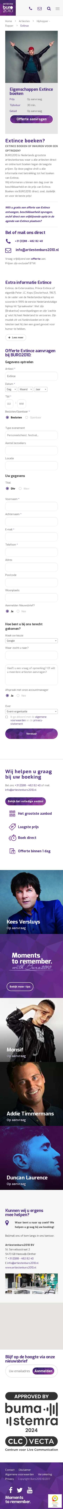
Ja (12, 611)
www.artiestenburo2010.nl (20, 1267)
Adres (8, 560)
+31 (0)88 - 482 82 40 (29, 241)
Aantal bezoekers (15, 443)
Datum (10, 384)
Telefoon (11, 544)
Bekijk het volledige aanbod (25, 801)
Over (8, 706)
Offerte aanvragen (32, 119)
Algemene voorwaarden (19, 1474)
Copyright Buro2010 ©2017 (34, 1479)
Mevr (27, 488)
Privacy (9, 1479)
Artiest (10, 369)
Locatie (9, 458)
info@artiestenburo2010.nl (37, 250)
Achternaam (13, 514)
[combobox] (11, 389)
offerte (36, 259)
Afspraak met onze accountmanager (26, 690)
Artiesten (24, 21)
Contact (10, 1470)
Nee (24, 611)
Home (8, 21)
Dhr (13, 488)
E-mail (9, 529)
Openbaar (35, 417)
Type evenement (15, 428)
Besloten (16, 417)
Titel (8, 482)
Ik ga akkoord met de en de (28, 720)
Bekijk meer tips (20, 986)
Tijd (8, 396)
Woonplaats (12, 590)
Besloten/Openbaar (17, 411)
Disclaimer (25, 1470)
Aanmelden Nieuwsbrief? (20, 605)
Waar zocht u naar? (17, 648)
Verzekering (45, 1474)
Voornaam (12, 499)
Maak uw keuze (14, 635)
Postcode (10, 575)
